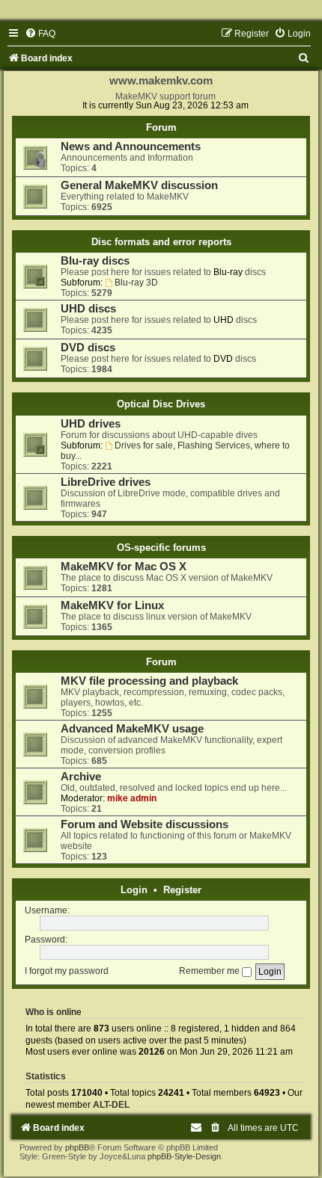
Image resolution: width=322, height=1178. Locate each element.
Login (134, 889)
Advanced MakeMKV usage (132, 729)
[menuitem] (40, 33)
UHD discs (88, 309)
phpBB (77, 1147)
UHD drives (91, 424)
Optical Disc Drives (161, 404)
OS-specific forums (161, 547)
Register (182, 889)
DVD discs (88, 348)
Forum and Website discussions (144, 824)
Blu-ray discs (95, 261)
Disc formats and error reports (161, 241)
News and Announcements (131, 146)
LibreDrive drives (106, 482)
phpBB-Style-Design (184, 1156)
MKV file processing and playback (149, 681)
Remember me (210, 971)
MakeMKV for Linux (112, 605)
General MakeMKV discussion (139, 185)
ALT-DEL (111, 1105)
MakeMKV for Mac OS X (123, 567)
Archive (81, 777)
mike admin (132, 798)
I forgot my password (67, 971)
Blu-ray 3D (136, 282)
